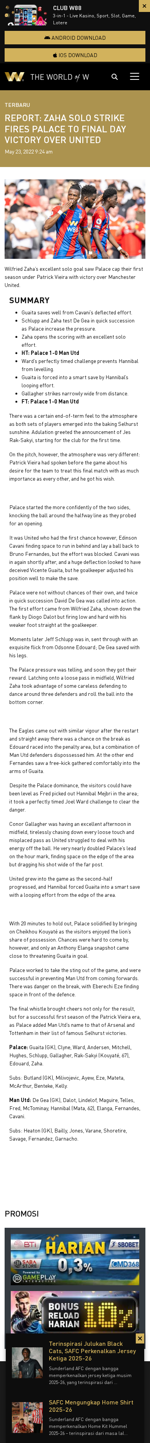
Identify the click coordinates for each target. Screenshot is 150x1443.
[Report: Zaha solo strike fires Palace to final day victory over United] (75, 219)
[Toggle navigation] (134, 76)
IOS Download (77, 55)
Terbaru (17, 104)
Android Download (78, 37)
